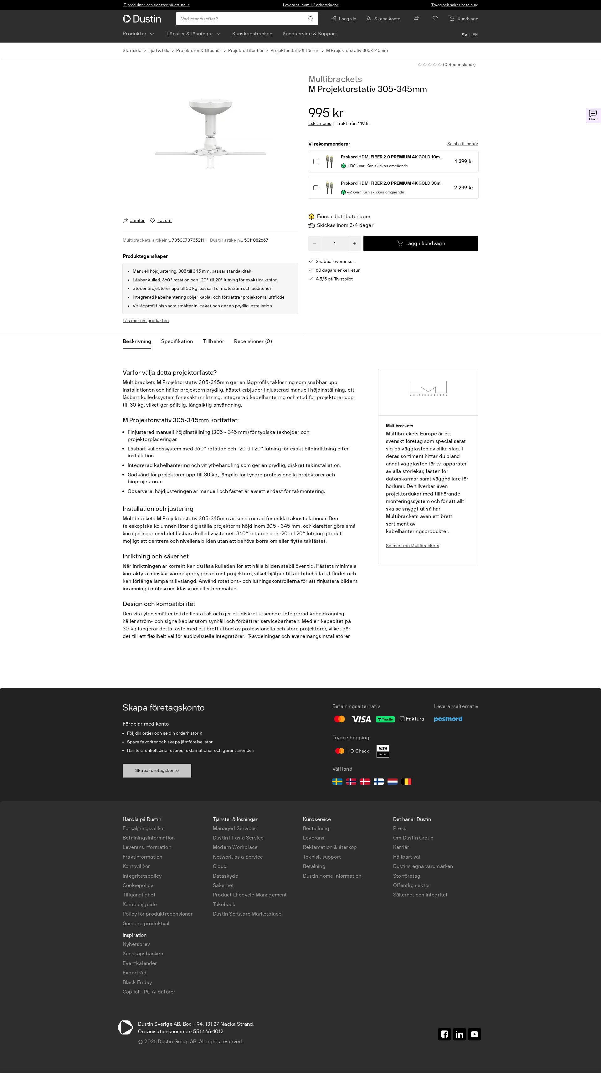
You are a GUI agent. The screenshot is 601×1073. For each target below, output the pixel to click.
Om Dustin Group (413, 838)
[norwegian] (351, 782)
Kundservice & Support (310, 34)
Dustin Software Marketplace (247, 914)
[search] (310, 19)
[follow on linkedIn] (459, 1034)
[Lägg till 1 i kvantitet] (354, 243)
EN (475, 35)
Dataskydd (226, 876)
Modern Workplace (235, 847)
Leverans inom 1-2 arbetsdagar (311, 5)
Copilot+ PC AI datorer (149, 992)
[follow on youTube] (474, 1034)
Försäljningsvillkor (144, 828)
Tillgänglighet (139, 895)
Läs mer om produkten (146, 320)
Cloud (220, 866)
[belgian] (406, 782)
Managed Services (235, 828)
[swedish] (337, 782)
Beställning (316, 828)
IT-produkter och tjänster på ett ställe (156, 5)
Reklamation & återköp (330, 847)
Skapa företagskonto (157, 770)
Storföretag (406, 876)
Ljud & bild (158, 50)
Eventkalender (140, 963)
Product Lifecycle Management (250, 895)
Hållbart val (406, 857)
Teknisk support (322, 857)
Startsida (132, 50)
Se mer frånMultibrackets (412, 545)
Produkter (135, 34)
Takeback (224, 904)
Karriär (401, 847)
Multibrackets (335, 79)
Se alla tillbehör (462, 143)
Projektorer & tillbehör (198, 50)
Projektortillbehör (246, 50)
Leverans (314, 838)
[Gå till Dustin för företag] (143, 19)
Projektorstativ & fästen (294, 50)
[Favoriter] (435, 18)
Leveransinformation (147, 847)
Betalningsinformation (149, 838)
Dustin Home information (332, 876)
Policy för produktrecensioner (158, 914)
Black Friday (137, 982)
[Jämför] (416, 18)
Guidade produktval (146, 924)
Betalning (314, 866)
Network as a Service (238, 857)
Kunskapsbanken (252, 34)
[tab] (139, 341)
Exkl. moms (319, 123)
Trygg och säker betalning (454, 5)
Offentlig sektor (411, 885)
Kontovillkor (136, 866)
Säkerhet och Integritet (420, 895)
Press (399, 828)
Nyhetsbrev (136, 944)
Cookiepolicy (138, 885)
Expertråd (134, 973)
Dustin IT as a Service (238, 838)
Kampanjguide (140, 904)
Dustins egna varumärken (423, 866)
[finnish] (379, 782)
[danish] (365, 782)
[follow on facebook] (444, 1034)
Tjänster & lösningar (189, 34)
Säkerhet (223, 885)
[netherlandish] (393, 782)
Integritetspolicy (142, 876)
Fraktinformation (142, 857)
